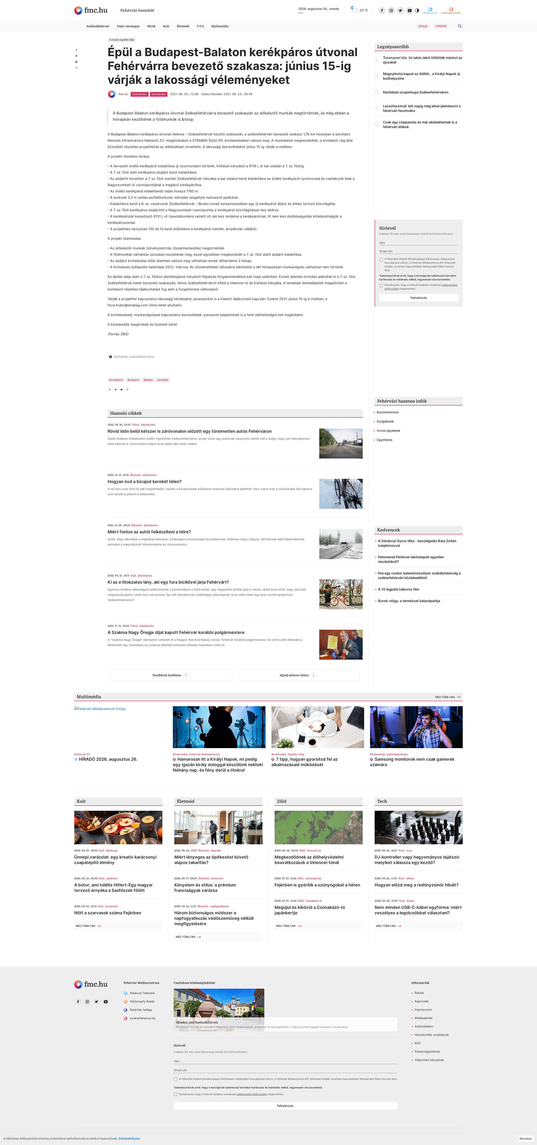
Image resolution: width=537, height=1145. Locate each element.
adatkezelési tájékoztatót (252, 1094)
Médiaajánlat (423, 1018)
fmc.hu (123, 94)
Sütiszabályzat (129, 1138)
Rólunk (419, 993)
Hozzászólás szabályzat (432, 1034)
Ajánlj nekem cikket (294, 675)
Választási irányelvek (429, 1060)
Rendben (526, 1138)
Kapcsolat (422, 1001)
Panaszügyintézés (427, 1051)
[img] (91, 10)
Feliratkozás (419, 297)
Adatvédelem (424, 1026)
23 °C (364, 10)
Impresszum (423, 1009)
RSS (417, 1043)
